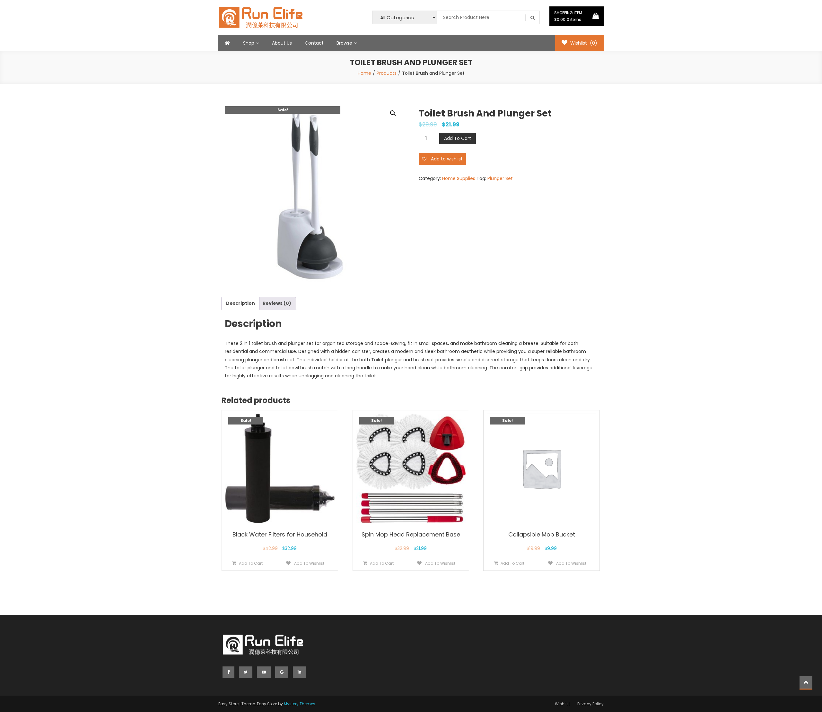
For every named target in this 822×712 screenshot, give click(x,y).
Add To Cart (457, 138)
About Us (282, 43)
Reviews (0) (277, 303)
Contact (314, 43)
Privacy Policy (590, 704)
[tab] (240, 303)
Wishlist (562, 704)
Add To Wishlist (308, 563)
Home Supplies (458, 178)
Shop (248, 43)
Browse (344, 43)
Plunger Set (500, 178)
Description (240, 303)
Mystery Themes (299, 704)
